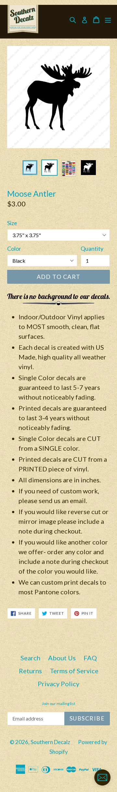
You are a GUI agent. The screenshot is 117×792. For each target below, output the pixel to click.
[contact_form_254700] (102, 777)
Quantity (92, 248)
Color (14, 248)
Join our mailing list (58, 703)
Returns (30, 671)
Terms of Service (74, 671)
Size (12, 222)
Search (30, 658)
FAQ (90, 658)
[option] (30, 167)
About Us (62, 658)
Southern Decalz (50, 742)
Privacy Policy (58, 684)
